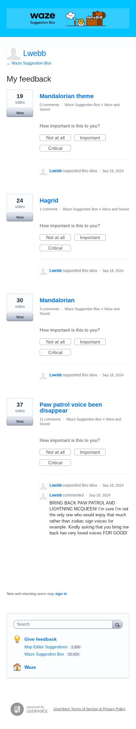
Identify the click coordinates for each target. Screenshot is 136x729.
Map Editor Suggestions (46, 647)
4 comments (49, 309)
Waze (30, 667)
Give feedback (40, 639)
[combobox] (64, 624)
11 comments (50, 419)
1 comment (48, 209)
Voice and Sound (115, 209)
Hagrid (49, 200)
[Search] (117, 624)
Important (93, 138)
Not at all (58, 138)
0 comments (49, 105)
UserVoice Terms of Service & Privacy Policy (89, 709)
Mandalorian (57, 300)
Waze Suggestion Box (82, 105)
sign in (61, 594)
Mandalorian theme (67, 96)
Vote (20, 113)
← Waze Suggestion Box (29, 63)
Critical (59, 148)
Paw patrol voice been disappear (71, 407)
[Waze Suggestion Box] (68, 18)
